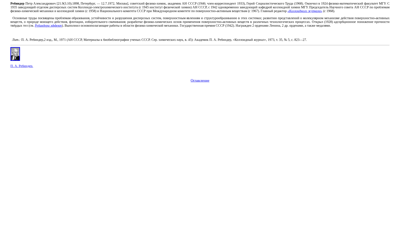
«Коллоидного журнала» (305, 11)
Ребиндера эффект (48, 25)
